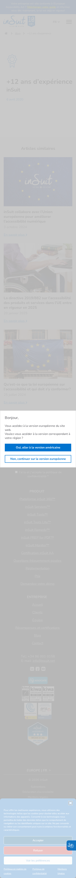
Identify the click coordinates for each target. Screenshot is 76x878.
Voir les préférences (38, 860)
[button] (70, 803)
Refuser (38, 850)
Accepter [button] (38, 840)
